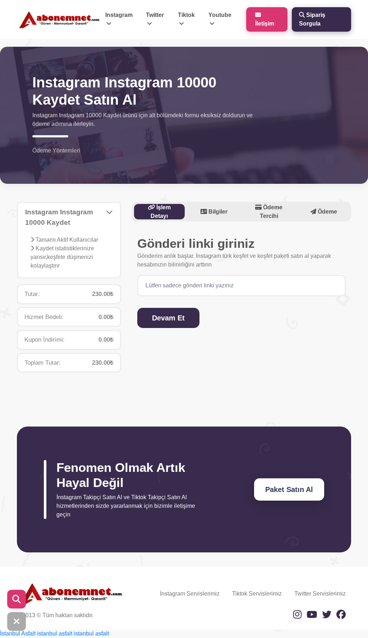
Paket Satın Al (289, 489)
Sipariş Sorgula (312, 19)
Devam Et (168, 318)
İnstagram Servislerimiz (190, 594)
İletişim (264, 23)
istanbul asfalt (54, 633)
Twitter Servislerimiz (320, 594)
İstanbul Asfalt (18, 633)
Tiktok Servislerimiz (257, 594)
